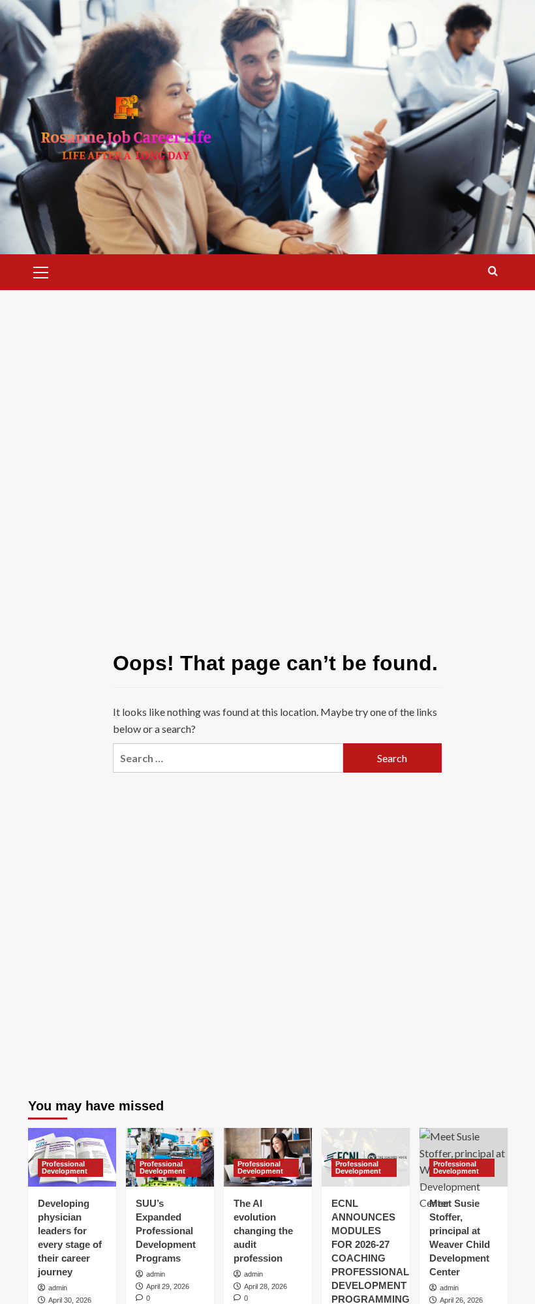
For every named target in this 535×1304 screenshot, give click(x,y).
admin (57, 1288)
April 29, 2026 (167, 1286)
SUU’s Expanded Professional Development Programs (166, 1231)
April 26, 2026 (461, 1300)
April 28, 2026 (265, 1286)
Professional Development (64, 1167)
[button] (41, 270)
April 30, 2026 (69, 1300)
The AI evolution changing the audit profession (263, 1231)
